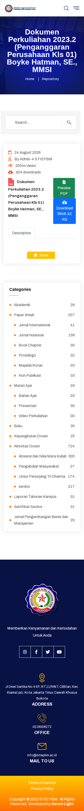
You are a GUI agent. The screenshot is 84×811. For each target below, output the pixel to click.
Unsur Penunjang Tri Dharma (47, 476)
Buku (44, 426)
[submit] (69, 122)
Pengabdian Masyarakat (47, 466)
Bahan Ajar (47, 396)
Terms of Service (42, 783)
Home (29, 79)
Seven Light (63, 804)
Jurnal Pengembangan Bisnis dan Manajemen (44, 520)
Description (21, 233)
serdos (47, 486)
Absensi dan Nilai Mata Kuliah (47, 456)
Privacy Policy (42, 789)
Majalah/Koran (47, 365)
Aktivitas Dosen (44, 446)
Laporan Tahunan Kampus (44, 497)
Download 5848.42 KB (64, 213)
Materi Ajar (44, 386)
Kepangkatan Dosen (44, 436)
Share (43, 255)
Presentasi (47, 406)
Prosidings (47, 355)
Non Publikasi (47, 375)
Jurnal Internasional (47, 325)
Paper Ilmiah (44, 315)
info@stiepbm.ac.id (42, 755)
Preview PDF (64, 191)
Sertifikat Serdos (44, 507)
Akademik (44, 305)
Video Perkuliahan (47, 416)
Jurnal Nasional (47, 335)
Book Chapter (47, 345)
